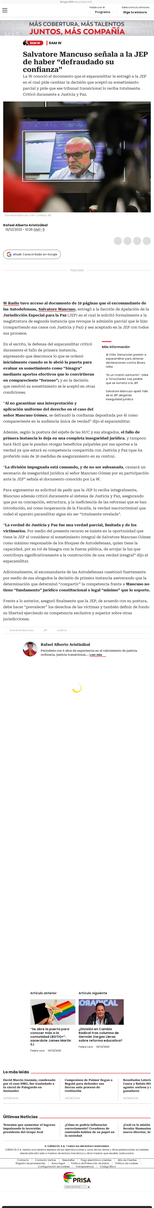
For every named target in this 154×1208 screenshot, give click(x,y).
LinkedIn (137, 241)
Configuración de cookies (54, 1166)
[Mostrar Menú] (5, 10)
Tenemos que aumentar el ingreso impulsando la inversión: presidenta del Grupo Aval (29, 1128)
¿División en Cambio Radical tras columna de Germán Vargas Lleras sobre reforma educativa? (100, 1035)
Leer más (96, 654)
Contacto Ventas (45, 1160)
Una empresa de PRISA (77, 1177)
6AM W (55, 43)
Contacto (23, 1160)
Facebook (118, 241)
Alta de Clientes (127, 1160)
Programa (102, 12)
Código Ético (108, 1166)
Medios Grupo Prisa (77, 1186)
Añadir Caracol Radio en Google (35, 254)
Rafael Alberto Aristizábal (25, 225)
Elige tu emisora (135, 12)
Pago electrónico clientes (96, 1160)
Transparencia (84, 1166)
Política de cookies (126, 1163)
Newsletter (68, 1160)
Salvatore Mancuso (22, 630)
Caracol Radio (19, 10)
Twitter (128, 241)
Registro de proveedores (30, 1163)
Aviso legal (58, 1163)
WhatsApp (147, 241)
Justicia (62, 630)
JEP (45, 630)
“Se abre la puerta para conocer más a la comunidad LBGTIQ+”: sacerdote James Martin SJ (50, 1037)
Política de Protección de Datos (90, 1163)
